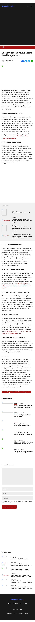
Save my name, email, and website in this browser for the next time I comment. (18, 502)
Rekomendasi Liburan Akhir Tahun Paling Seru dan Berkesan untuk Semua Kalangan (21, 588)
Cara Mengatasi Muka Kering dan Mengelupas (16, 392)
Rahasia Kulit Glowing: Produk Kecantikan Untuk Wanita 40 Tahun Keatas (22, 220)
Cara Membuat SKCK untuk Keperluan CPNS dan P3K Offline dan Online (23, 407)
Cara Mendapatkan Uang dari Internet (22, 415)
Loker (16, 421)
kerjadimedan (9, 60)
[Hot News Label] (2, 47)
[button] (27, 6)
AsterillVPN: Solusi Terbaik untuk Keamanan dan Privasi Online (23, 434)
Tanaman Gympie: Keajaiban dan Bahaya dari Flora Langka (23, 452)
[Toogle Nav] (31, 6)
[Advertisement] (17, 27)
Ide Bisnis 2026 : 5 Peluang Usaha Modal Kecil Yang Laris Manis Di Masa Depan (21, 582)
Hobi (15, 449)
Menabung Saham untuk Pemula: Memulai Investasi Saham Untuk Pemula (21, 228)
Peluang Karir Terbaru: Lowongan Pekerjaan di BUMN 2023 (21, 425)
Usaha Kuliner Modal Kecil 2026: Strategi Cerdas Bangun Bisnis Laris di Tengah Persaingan (22, 236)
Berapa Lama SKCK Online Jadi (21, 212)
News (15, 403)
